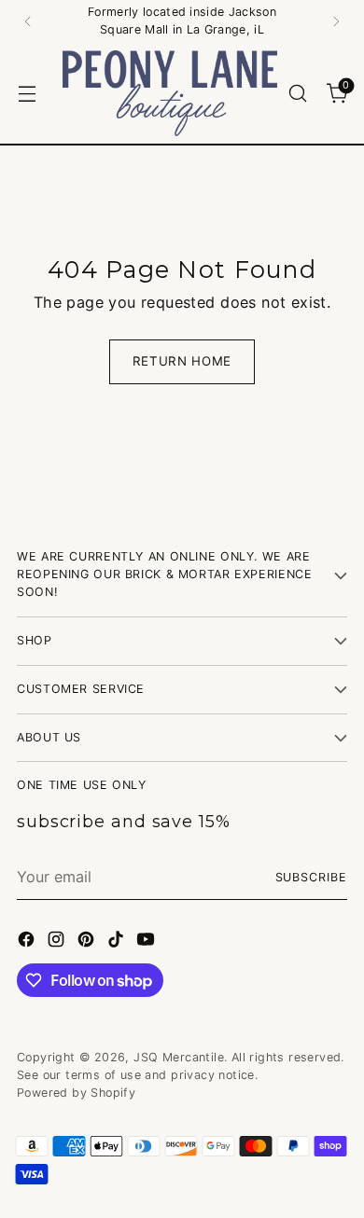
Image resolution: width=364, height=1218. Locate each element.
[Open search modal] (297, 93)
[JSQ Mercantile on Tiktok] (117, 942)
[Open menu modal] (26, 93)
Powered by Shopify (76, 1093)
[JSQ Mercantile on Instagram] (58, 942)
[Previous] (28, 21)
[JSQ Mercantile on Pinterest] (88, 942)
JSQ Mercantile (178, 1057)
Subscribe (311, 877)
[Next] (336, 21)
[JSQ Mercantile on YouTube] (147, 942)
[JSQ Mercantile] (170, 93)
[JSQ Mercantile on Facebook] (28, 942)
